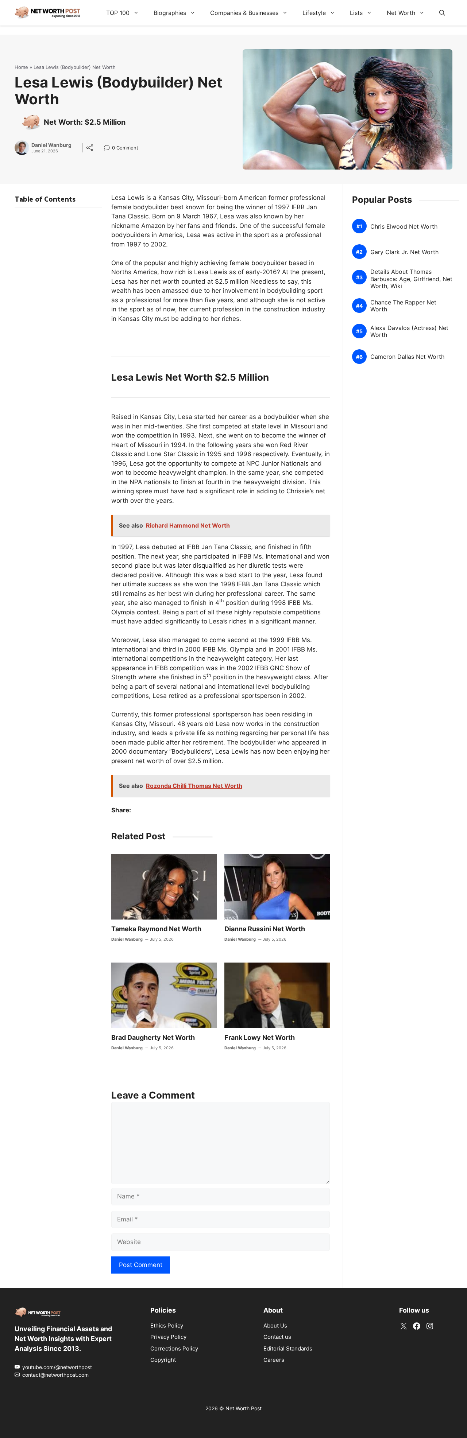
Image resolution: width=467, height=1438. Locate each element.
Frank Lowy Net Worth (259, 1037)
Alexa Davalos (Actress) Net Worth (409, 331)
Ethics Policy (166, 1325)
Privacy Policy (168, 1336)
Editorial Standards (287, 1348)
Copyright (163, 1359)
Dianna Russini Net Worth (264, 929)
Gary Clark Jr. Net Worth (404, 251)
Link (109, 149)
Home (21, 67)
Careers (273, 1359)
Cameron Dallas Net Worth (407, 356)
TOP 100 (118, 12)
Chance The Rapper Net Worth (403, 305)
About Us (275, 1325)
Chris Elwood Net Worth (403, 226)
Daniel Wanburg (51, 145)
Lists (356, 12)
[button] (442, 13)
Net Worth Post (243, 1408)
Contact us (277, 1336)
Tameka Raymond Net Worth (156, 929)
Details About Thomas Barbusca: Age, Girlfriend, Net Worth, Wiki (411, 278)
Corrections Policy (174, 1348)
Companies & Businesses (244, 12)
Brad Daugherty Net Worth (153, 1037)
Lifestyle (314, 12)
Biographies (170, 12)
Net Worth (401, 12)
